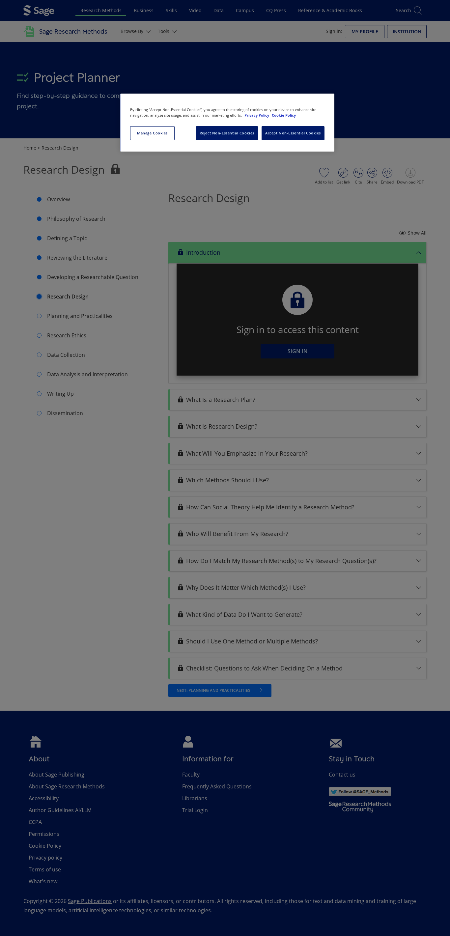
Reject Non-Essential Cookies (227, 132)
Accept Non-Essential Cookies (293, 132)
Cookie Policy (284, 115)
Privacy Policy (257, 115)
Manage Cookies (152, 132)
